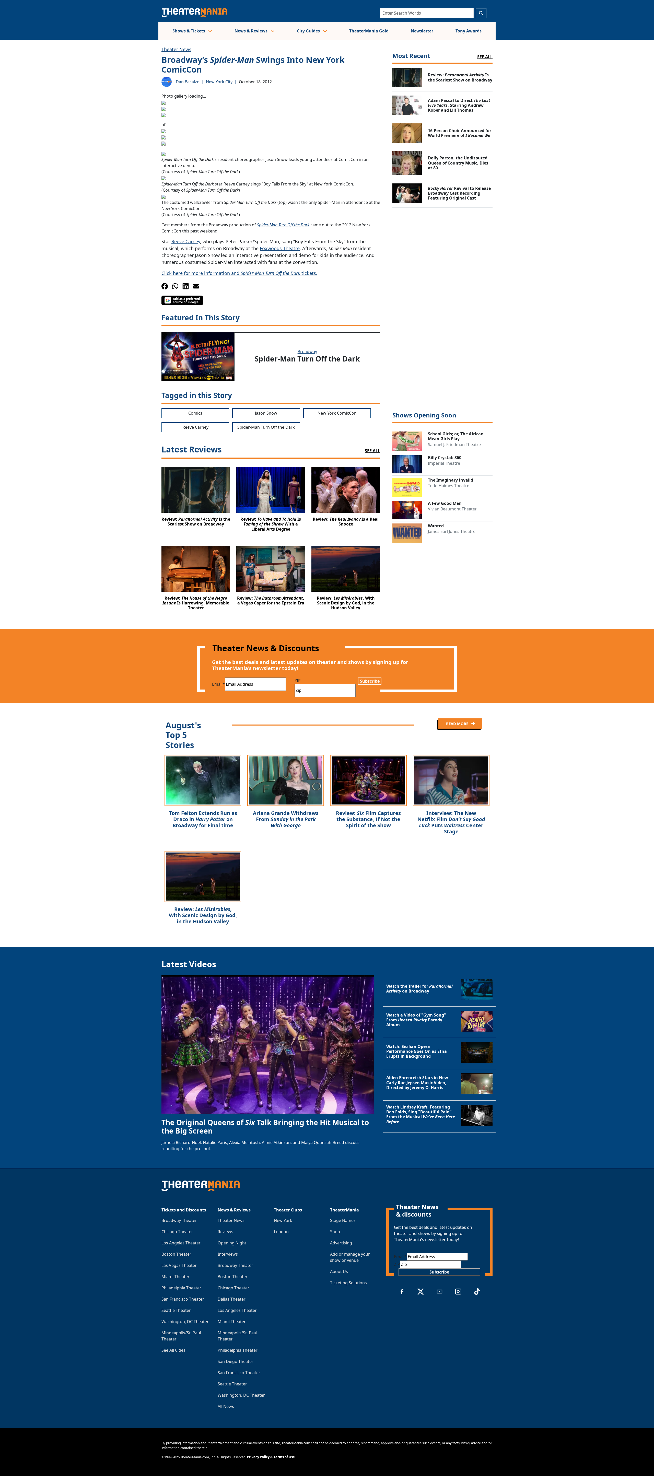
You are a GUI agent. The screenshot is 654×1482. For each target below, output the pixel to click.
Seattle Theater (176, 1310)
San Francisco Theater (182, 1299)
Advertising (341, 1243)
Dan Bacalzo (188, 82)
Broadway (307, 351)
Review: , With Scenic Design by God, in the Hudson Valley (203, 915)
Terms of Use (284, 1457)
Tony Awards (469, 31)
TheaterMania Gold (369, 31)
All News (226, 1406)
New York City (219, 82)
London (281, 1231)
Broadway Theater (179, 1220)
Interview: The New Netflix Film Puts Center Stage (451, 822)
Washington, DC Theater (185, 1321)
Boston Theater (176, 1254)
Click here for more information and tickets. (239, 273)
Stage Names (343, 1220)
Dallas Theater (232, 1299)
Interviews (228, 1254)
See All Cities (173, 1350)
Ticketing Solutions (348, 1283)
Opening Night (232, 1243)
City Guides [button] (309, 31)
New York (283, 1220)
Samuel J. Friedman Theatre (454, 444)
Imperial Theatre (444, 463)
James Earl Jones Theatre (451, 531)
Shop (335, 1231)
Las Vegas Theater (179, 1265)
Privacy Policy (258, 1457)
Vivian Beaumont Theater (452, 509)
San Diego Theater (235, 1361)
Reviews (225, 1231)
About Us (339, 1271)
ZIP (298, 680)
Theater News (176, 49)
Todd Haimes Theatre (448, 485)
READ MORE (457, 723)
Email (218, 684)
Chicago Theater (177, 1231)
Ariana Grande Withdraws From (286, 819)
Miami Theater (175, 1276)
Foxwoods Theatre (280, 248)
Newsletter (422, 31)
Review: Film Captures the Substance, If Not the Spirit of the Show (368, 819)
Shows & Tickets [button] (189, 31)
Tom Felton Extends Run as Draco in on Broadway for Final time (203, 819)
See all (485, 57)
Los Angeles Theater (181, 1243)
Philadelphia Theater (181, 1288)
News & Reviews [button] (251, 31)
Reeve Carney (185, 241)
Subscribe (370, 681)
